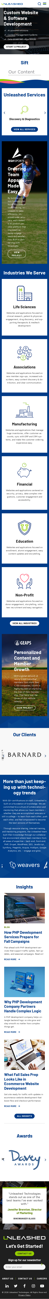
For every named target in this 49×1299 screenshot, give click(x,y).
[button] (44, 3)
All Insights (24, 1116)
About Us (7, 1278)
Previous (4, 112)
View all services (24, 129)
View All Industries (24, 623)
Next (44, 112)
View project (17, 254)
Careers (42, 1278)
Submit (42, 1264)
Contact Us (25, 1253)
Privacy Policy (24, 1295)
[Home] (12, 4)
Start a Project (16, 46)
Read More (10, 959)
